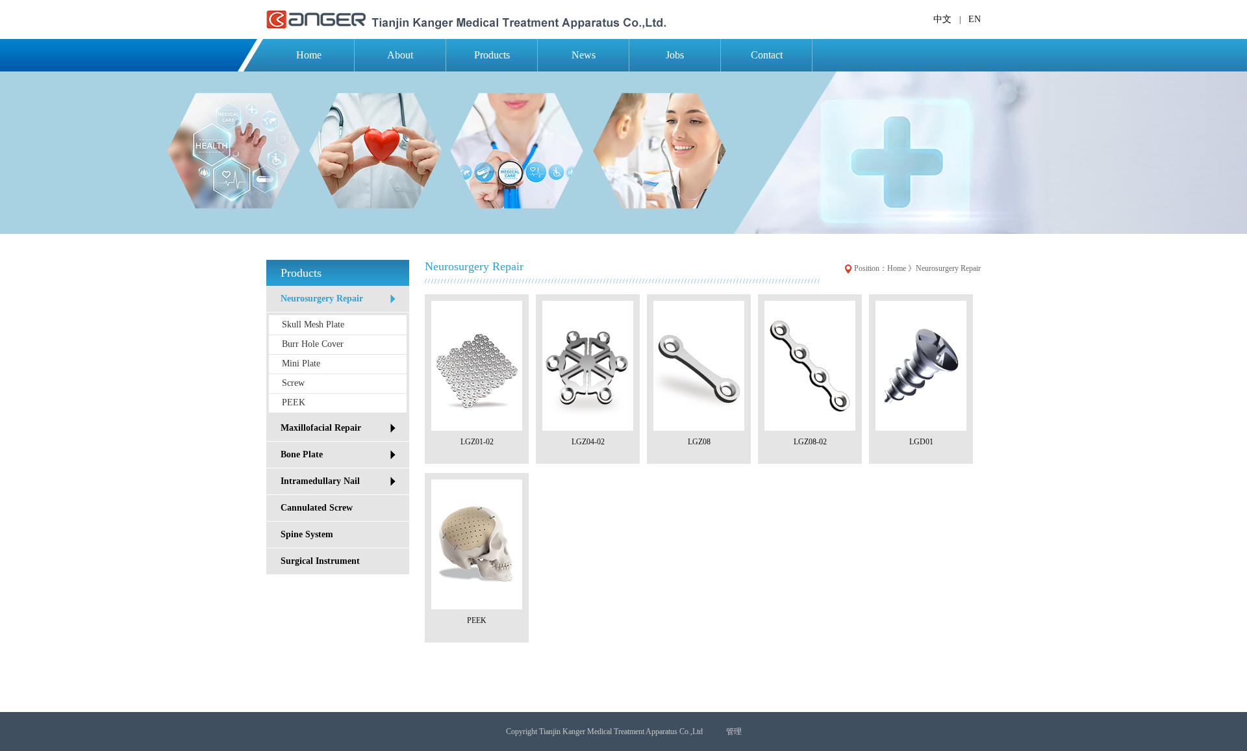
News (584, 54)
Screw (293, 383)
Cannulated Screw (317, 508)
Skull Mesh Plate (313, 324)
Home (308, 54)
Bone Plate (302, 454)
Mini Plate (301, 363)
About (400, 54)
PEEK (293, 402)
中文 (942, 19)
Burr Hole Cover (313, 344)
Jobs (675, 54)
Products (492, 54)
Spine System (307, 534)
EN (974, 19)
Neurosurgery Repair (322, 298)
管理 (734, 731)
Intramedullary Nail (320, 481)
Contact (767, 54)
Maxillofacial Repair (321, 428)
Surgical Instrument (320, 561)
